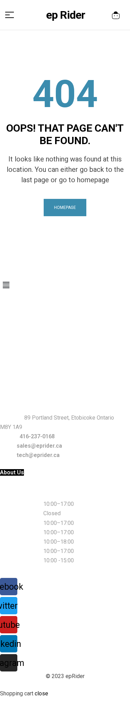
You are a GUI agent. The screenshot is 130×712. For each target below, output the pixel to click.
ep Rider (65, 14)
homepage (65, 207)
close (41, 693)
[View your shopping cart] (116, 15)
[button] (65, 285)
